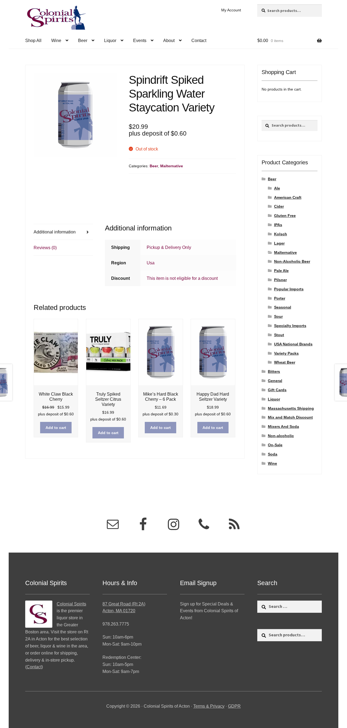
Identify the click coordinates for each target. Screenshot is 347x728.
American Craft (287, 197)
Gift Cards (277, 390)
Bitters (274, 371)
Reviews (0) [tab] (45, 247)
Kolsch (280, 234)
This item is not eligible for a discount (182, 278)
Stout (279, 335)
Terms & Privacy (208, 706)
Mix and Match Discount (290, 417)
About (169, 40)
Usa (151, 263)
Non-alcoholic (281, 436)
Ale (277, 188)
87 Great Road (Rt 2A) (123, 604)
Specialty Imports (290, 325)
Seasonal (282, 307)
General (275, 381)
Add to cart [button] (56, 427)
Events (139, 40)
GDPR (234, 706)
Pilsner (280, 280)
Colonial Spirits (71, 604)
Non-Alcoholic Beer (292, 261)
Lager (279, 243)
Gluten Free (285, 215)
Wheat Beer (284, 362)
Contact (198, 40)
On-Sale (275, 445)
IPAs (278, 225)
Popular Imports (289, 289)
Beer (82, 40)
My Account (231, 10)
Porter (279, 298)
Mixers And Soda (283, 426)
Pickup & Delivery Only (169, 247)
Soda (272, 454)
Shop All (33, 40)
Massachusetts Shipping (291, 408)
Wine (56, 40)
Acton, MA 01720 (118, 610)
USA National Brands (293, 344)
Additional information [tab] (55, 232)
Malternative (171, 166)
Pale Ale (281, 270)
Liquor (110, 40)
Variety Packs (286, 353)
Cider (279, 206)
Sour (278, 316)
